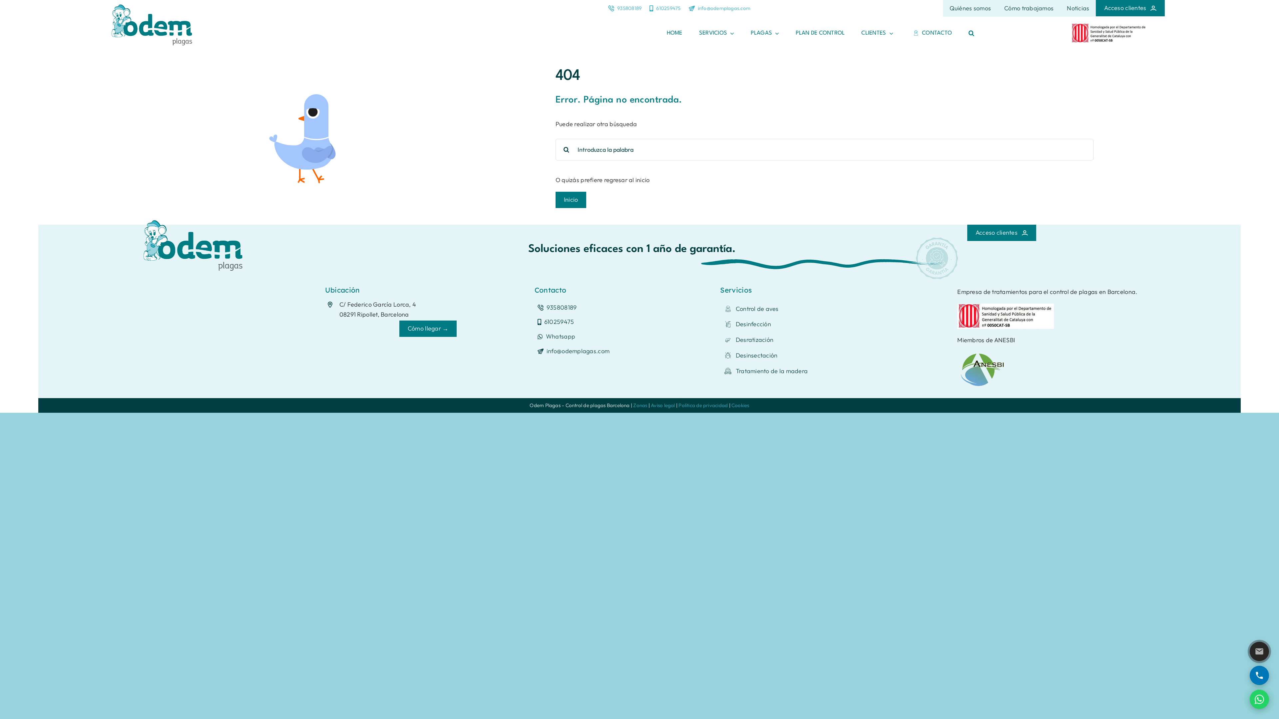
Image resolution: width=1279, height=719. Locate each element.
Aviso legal (663, 405)
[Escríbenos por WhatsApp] (1259, 699)
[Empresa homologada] (1109, 26)
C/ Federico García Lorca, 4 (377, 304)
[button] (971, 33)
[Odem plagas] (195, 217)
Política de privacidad (703, 405)
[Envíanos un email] (1259, 651)
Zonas (640, 405)
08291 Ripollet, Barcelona (374, 314)
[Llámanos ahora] (1259, 675)
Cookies (740, 405)
